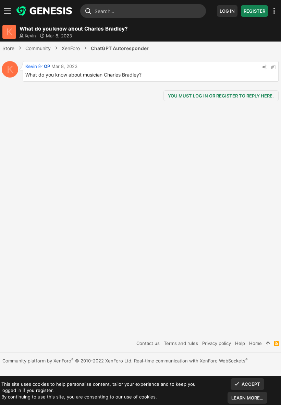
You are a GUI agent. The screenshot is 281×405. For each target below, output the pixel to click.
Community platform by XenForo (67, 360)
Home (255, 343)
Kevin (30, 35)
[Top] (268, 343)
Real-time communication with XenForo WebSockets (191, 360)
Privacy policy (216, 343)
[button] (8, 11)
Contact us (148, 343)
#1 (273, 67)
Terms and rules (181, 343)
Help (240, 343)
